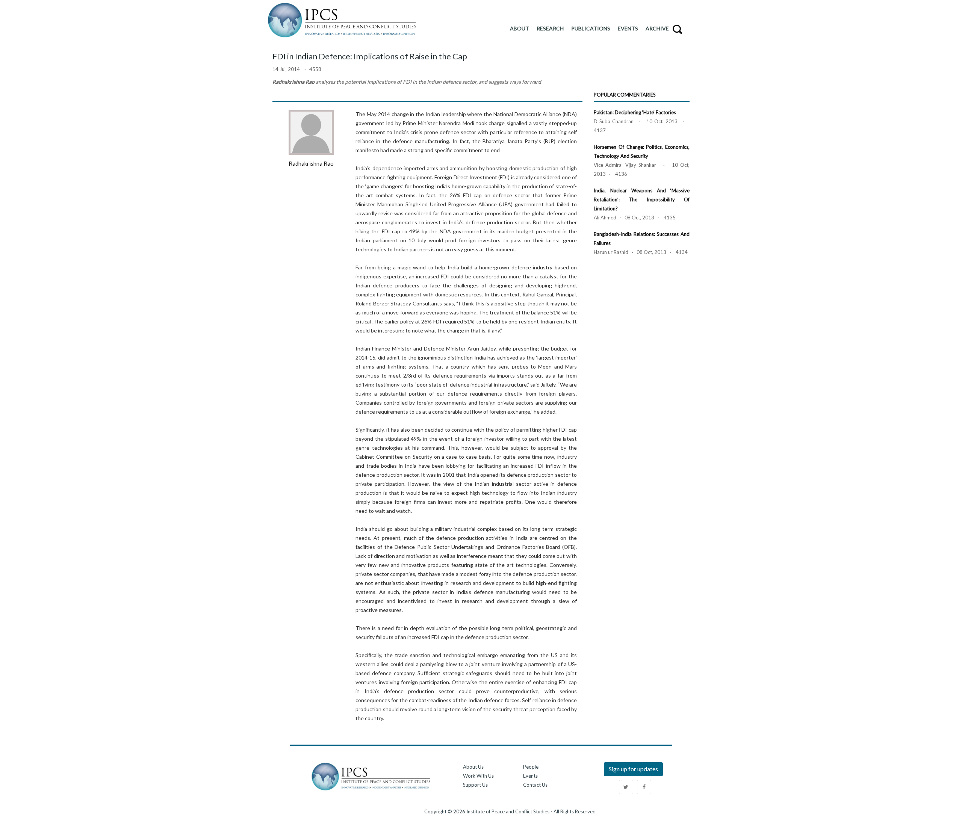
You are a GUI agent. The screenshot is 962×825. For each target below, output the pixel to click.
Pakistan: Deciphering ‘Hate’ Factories (635, 112)
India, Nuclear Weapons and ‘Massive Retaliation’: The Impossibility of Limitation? (642, 199)
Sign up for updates (633, 768)
